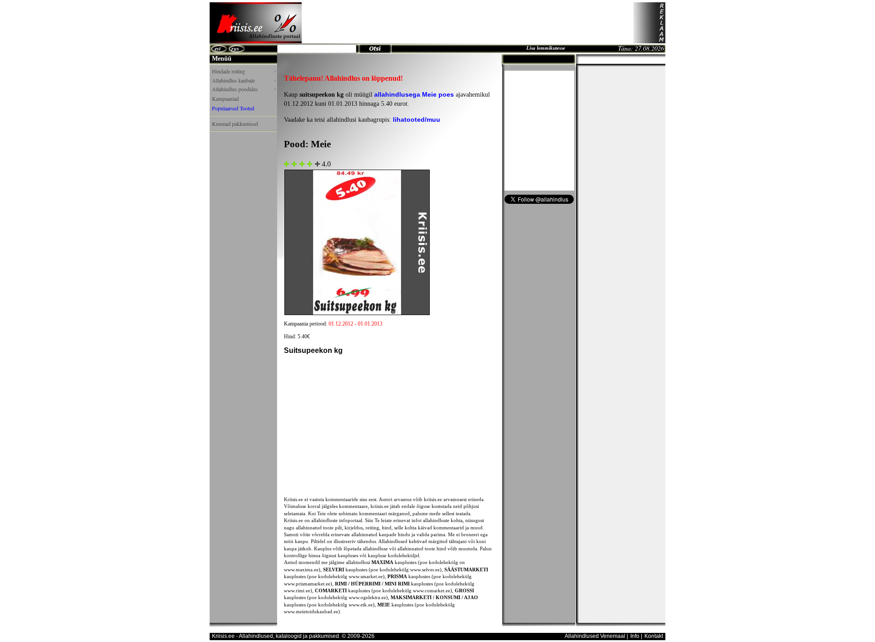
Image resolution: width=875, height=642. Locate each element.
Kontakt (653, 636)
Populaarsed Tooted (233, 108)
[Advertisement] (467, 22)
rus (235, 48)
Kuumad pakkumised (235, 123)
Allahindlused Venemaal (595, 636)
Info (634, 636)
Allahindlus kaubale (244, 80)
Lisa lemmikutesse (545, 48)
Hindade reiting (244, 71)
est (218, 48)
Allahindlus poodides (244, 89)
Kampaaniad (225, 98)
